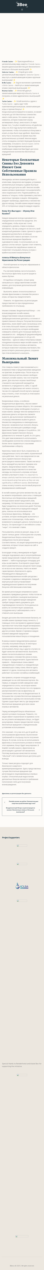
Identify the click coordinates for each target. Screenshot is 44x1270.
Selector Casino (8, 72)
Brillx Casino (6, 83)
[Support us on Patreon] (25, 1261)
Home (5, 43)
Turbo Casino (7, 101)
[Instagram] (22, 1261)
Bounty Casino (7, 91)
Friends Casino (7, 61)
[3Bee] (22, 4)
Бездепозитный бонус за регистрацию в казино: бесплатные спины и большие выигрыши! (20, 810)
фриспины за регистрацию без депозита (16, 793)
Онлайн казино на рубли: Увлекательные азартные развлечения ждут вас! (23, 802)
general (12, 43)
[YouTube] (18, 1261)
